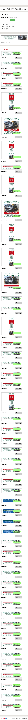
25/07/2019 (4, 14)
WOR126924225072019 (20, 9)
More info (18, 58)
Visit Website (5, 30)
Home (2, 8)
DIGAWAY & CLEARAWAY (6, 9)
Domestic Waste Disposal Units (8, 17)
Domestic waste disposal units (13, 8)
